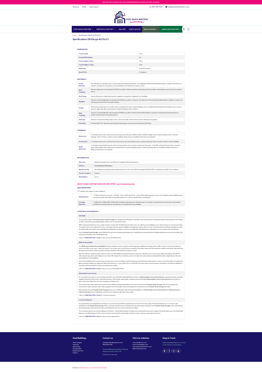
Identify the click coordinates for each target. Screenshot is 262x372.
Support (75, 353)
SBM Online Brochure (139, 348)
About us (76, 7)
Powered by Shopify (100, 368)
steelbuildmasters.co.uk (85, 368)
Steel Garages (77, 342)
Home (74, 35)
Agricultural (76, 346)
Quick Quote (93, 7)
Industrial (76, 344)
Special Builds (77, 348)
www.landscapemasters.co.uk (142, 346)
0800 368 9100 (157, 7)
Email (99, 238)
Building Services (78, 351)
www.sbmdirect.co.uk (139, 342)
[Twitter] (165, 351)
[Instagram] (174, 351)
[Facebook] (169, 351)
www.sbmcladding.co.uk (140, 344)
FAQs (84, 7)
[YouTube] (178, 351)
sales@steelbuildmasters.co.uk (178, 7)
